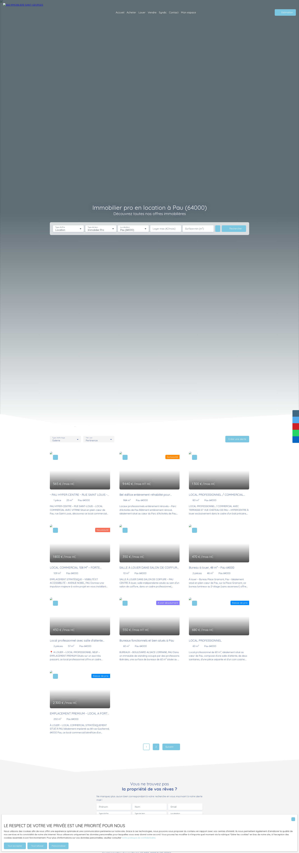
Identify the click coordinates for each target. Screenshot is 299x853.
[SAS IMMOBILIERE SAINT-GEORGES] (25, 12)
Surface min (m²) (194, 228)
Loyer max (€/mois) (164, 228)
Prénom (103, 806)
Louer (141, 12)
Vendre (152, 12)
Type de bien (93, 227)
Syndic (163, 12)
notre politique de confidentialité (138, 837)
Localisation (125, 227)
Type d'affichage (58, 438)
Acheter (131, 12)
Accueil (120, 12)
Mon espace (188, 12)
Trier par (89, 438)
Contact (174, 12)
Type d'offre (60, 227)
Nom (137, 806)
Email (173, 806)
